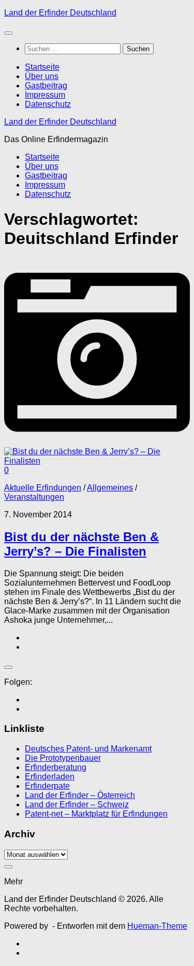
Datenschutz (48, 104)
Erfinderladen (49, 776)
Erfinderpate (47, 785)
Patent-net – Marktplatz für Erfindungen (96, 813)
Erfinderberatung (55, 767)
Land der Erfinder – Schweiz (77, 804)
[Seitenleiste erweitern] (8, 667)
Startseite (42, 67)
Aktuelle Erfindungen (42, 487)
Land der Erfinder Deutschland (60, 12)
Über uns (41, 76)
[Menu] (8, 33)
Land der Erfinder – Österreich (80, 795)
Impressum (45, 94)
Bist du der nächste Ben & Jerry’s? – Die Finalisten (81, 544)
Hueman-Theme (157, 926)
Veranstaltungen (34, 497)
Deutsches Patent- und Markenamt (88, 748)
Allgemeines (110, 487)
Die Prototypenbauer (63, 758)
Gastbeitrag (46, 85)
